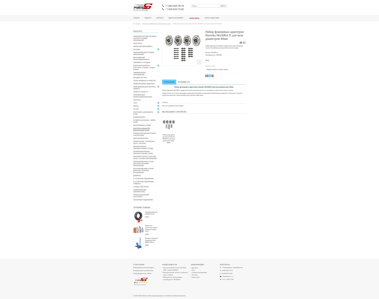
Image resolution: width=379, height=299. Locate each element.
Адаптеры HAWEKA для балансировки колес (156, 23)
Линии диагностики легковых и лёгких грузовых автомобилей (145, 38)
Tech (135, 103)
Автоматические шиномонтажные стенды (143, 147)
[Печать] (241, 43)
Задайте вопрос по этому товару (217, 69)
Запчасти (160, 18)
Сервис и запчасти (140, 92)
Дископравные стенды (142, 125)
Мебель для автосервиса (142, 46)
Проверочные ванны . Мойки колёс (144, 121)
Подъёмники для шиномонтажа (139, 190)
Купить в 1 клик (210, 66)
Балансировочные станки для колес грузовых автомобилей (143, 170)
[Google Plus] (212, 76)
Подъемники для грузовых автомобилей (143, 53)
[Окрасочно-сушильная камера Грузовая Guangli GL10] (138, 229)
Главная (136, 18)
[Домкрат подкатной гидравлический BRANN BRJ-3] (138, 243)
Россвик (136, 49)
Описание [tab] (169, 82)
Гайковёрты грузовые (141, 62)
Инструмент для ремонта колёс (143, 113)
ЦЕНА (207, 60)
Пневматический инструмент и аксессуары (144, 134)
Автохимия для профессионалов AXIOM (142, 96)
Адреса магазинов (175, 18)
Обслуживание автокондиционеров (141, 58)
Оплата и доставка (212, 18)
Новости (147, 18)
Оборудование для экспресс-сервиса (144, 88)
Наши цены (137, 43)
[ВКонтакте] (206, 76)
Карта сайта (196, 277)
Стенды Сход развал (141, 186)
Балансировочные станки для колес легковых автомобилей (143, 163)
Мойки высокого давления (143, 84)
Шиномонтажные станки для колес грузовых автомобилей (145, 157)
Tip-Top (136, 109)
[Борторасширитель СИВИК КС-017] (138, 217)
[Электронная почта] (244, 43)
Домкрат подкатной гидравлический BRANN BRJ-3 (151, 240)
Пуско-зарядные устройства (144, 80)
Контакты (137, 100)
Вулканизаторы (139, 117)
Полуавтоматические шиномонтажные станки (143, 152)
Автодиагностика (140, 77)
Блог (193, 270)
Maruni (136, 106)
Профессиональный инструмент (141, 196)
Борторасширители (140, 138)
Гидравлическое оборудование (139, 73)
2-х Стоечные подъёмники (143, 178)
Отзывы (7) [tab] (184, 82)
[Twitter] (209, 76)
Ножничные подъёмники (143, 200)
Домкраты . (137, 175)
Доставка (195, 268)
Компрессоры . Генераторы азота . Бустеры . (143, 142)
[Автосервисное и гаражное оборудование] (146, 6)
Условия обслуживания (199, 272)
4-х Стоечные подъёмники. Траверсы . (143, 182)
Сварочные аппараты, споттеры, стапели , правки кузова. (144, 67)
